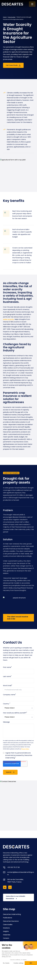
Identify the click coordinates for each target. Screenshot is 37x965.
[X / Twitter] (10, 887)
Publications (7, 918)
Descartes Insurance (11, 921)
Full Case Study (12, 65)
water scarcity (8, 319)
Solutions (6, 928)
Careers (6, 938)
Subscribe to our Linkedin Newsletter (15, 897)
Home (4, 17)
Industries (6, 935)
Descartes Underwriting (12, 914)
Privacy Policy (25, 749)
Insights (6, 931)
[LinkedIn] (4, 887)
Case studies (11, 17)
